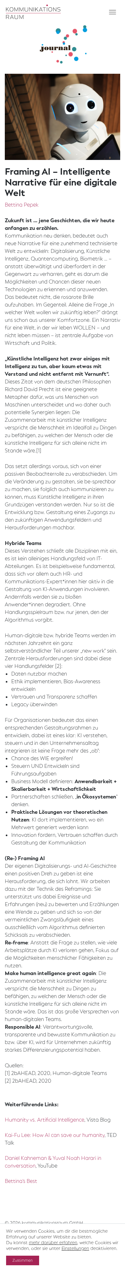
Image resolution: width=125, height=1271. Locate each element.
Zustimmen (23, 1260)
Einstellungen (75, 1249)
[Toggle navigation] (112, 12)
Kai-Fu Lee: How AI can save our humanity (54, 1135)
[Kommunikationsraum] (33, 12)
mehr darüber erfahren (53, 1243)
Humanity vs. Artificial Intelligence (44, 1119)
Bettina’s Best (21, 1181)
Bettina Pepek (21, 204)
